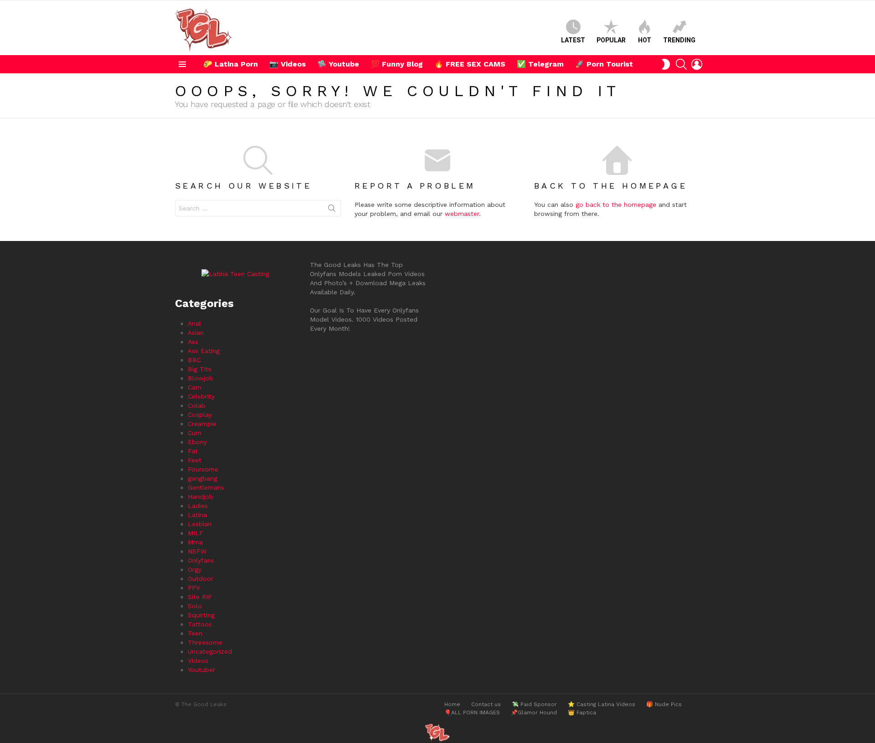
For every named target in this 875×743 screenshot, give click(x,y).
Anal (194, 323)
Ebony (197, 442)
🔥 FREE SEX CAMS (469, 64)
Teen (195, 633)
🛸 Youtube (338, 64)
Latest (573, 40)
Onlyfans (201, 560)
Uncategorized (210, 651)
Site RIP (200, 596)
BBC (194, 360)
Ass (193, 341)
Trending (679, 40)
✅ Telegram (540, 64)
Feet (194, 460)
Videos (198, 660)
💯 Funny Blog (397, 64)
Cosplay (200, 414)
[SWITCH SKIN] (665, 64)
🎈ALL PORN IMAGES (472, 712)
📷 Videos (287, 64)
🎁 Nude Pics (664, 704)
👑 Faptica (582, 712)
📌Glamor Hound (534, 712)
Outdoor (200, 578)
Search (332, 210)
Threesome (205, 642)
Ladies (198, 505)
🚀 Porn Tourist (604, 64)
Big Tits (199, 369)
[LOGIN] (696, 64)
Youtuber (201, 669)
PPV (194, 587)
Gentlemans (206, 487)
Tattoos (200, 624)
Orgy (194, 569)
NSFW (197, 551)
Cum (194, 432)
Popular (611, 40)
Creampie (202, 423)
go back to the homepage (616, 204)
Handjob (200, 496)
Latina (197, 514)
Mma (195, 542)
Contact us (486, 704)
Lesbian (199, 524)
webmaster (462, 213)
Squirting (201, 615)
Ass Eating (204, 350)
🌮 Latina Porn (230, 64)
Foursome (203, 469)
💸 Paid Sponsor (534, 704)
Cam (194, 387)
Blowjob (200, 378)
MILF (195, 533)
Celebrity (201, 396)
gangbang (202, 478)
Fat (193, 451)
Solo (195, 606)
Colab (197, 405)
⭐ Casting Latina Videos (601, 704)
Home (452, 704)
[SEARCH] (681, 64)
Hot (644, 40)
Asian (196, 332)
